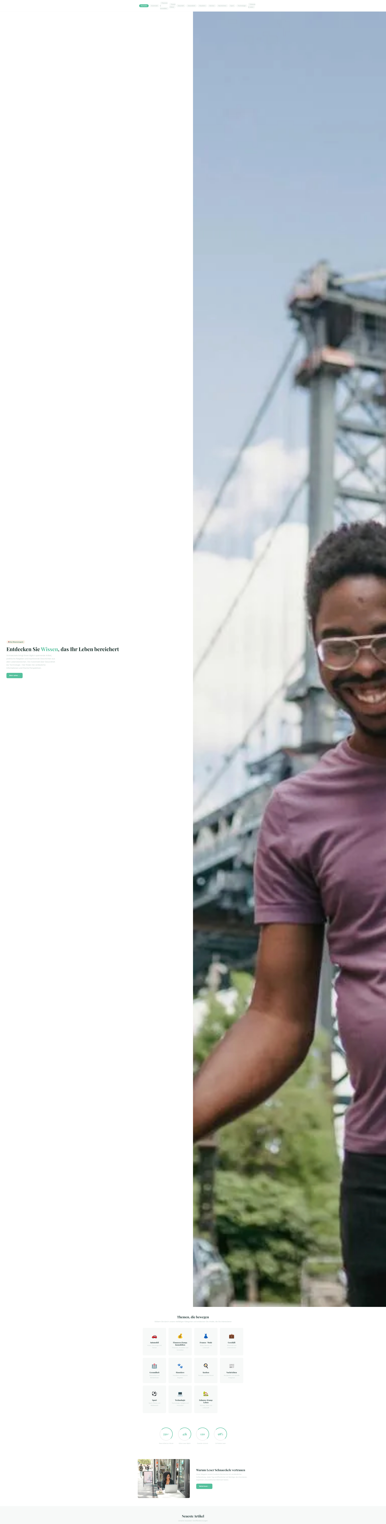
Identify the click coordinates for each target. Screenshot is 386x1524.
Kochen (211, 6)
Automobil (154, 6)
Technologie (242, 6)
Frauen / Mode (172, 6)
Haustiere (202, 6)
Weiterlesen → (204, 1486)
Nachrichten (222, 6)
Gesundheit (191, 6)
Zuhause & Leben (251, 6)
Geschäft (181, 6)
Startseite (144, 6)
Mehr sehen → (14, 675)
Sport (232, 6)
